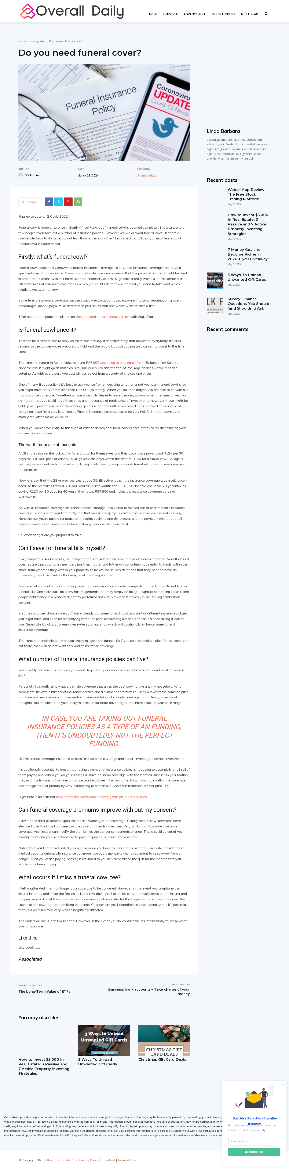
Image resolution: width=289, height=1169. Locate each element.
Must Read (249, 14)
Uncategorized (37, 41)
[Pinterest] (68, 201)
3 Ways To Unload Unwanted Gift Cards (97, 1061)
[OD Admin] (21, 175)
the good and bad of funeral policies (102, 316)
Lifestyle (170, 14)
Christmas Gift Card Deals (162, 1059)
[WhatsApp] (78, 201)
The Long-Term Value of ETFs (44, 992)
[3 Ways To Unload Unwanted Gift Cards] (104, 1040)
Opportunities (223, 14)
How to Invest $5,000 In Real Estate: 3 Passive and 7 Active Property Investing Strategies (43, 1066)
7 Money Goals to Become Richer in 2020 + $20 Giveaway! (248, 254)
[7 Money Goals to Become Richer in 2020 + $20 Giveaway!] (215, 255)
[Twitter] (58, 201)
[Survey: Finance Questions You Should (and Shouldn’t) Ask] (215, 305)
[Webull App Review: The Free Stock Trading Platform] (215, 195)
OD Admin (32, 175)
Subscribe (255, 1151)
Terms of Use (127, 1160)
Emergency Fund (31, 575)
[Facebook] (49, 201)
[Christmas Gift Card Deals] (164, 1040)
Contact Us (69, 1160)
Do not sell (107, 1160)
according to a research (118, 362)
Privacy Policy (88, 1160)
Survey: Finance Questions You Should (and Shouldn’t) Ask (248, 303)
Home (153, 14)
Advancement (195, 14)
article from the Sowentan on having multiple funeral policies (101, 797)
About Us (52, 1160)
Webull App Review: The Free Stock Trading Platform (247, 194)
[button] (266, 15)
